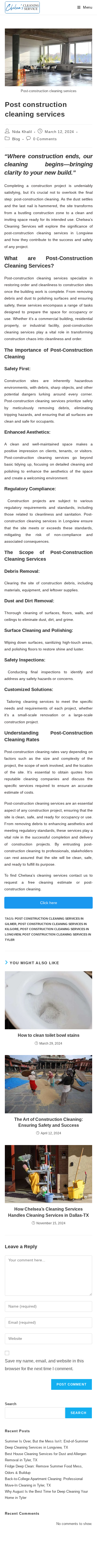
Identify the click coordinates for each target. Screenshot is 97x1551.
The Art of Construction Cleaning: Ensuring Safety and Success (48, 1122)
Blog (16, 139)
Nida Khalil (22, 131)
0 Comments (45, 139)
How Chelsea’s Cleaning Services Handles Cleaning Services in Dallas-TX (48, 1212)
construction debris (58, 583)
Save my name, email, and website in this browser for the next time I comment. (44, 1365)
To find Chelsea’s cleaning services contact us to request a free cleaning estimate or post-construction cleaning (48, 882)
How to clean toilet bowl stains (48, 1035)
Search (10, 1404)
